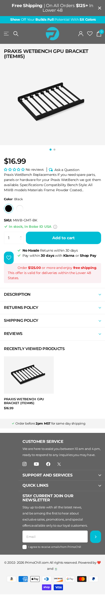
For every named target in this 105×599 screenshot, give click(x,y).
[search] (15, 33)
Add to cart (63, 238)
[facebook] (48, 464)
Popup (55, 226)
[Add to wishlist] (9, 258)
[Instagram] (24, 464)
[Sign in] (81, 33)
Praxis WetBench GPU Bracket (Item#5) (24, 401)
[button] (15, 169)
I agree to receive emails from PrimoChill (54, 547)
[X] (59, 464)
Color (13, 199)
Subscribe (95, 537)
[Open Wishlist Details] (90, 34)
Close (99, 8)
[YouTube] (36, 464)
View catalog (7, 33)
